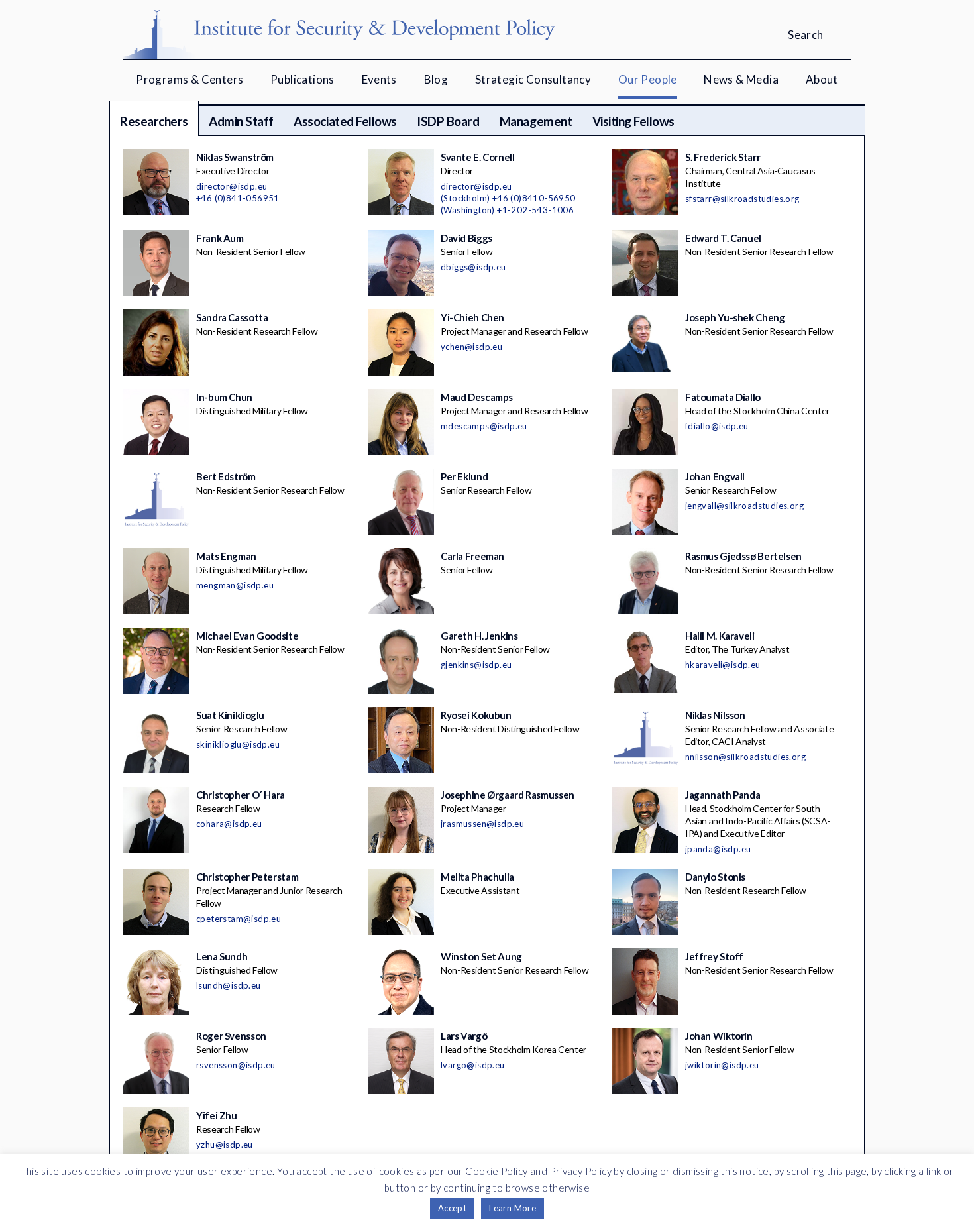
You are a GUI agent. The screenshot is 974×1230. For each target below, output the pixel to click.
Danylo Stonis (715, 877)
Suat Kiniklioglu (230, 715)
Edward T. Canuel (723, 238)
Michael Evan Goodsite (247, 636)
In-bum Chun (224, 397)
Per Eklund (464, 476)
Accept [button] (452, 1208)
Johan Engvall (715, 476)
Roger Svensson (231, 1036)
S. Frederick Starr (722, 157)
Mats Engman (226, 556)
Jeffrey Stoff (714, 956)
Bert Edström (226, 476)
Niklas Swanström (235, 157)
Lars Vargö (464, 1036)
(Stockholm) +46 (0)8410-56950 (508, 198)
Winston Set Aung (481, 956)
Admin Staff (241, 121)
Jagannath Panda (722, 795)
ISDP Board (448, 121)
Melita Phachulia (477, 877)
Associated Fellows (345, 121)
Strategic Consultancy (533, 79)
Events (379, 79)
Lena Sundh (221, 956)
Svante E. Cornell (478, 157)
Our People (647, 79)
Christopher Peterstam (247, 877)
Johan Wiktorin (719, 1036)
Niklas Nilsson (715, 715)
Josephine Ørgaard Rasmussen (507, 795)
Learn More (512, 1208)
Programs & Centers (189, 79)
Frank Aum (220, 238)
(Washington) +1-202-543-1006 (507, 210)
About (822, 79)
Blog (436, 79)
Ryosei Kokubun (476, 715)
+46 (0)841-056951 (238, 198)
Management (536, 121)
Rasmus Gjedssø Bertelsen (743, 556)
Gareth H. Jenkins (479, 636)
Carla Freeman (472, 556)
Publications (302, 79)
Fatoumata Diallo (723, 397)
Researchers (154, 121)
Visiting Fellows (633, 121)
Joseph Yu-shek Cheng (735, 317)
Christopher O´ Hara (240, 795)
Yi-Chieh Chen (472, 317)
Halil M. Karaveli (720, 636)
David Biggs (466, 238)
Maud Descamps (477, 397)
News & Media (741, 79)
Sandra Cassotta (232, 317)
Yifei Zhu (216, 1115)
